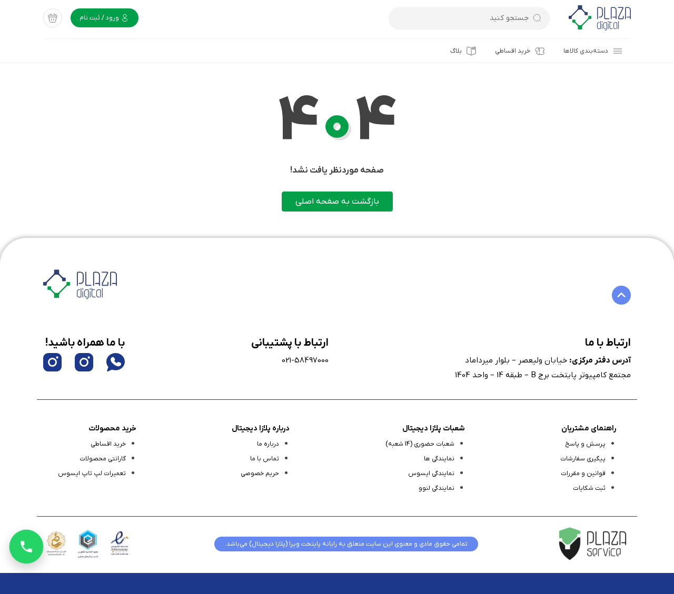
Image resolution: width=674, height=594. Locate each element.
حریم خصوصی (260, 473)
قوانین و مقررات (583, 473)
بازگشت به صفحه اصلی (337, 201)
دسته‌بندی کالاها (585, 51)
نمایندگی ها (439, 459)
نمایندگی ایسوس (431, 473)
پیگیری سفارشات (583, 459)
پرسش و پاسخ (585, 444)
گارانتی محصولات (103, 459)
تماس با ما (264, 459)
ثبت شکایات (589, 488)
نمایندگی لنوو (436, 488)
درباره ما (268, 444)
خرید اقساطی (512, 51)
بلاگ (456, 51)
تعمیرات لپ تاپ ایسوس (92, 473)
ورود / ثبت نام (100, 18)
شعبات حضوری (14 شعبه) (419, 444)
